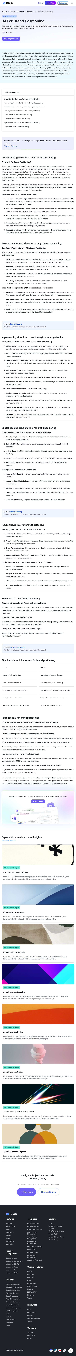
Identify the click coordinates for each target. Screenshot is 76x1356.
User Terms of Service (56, 1231)
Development (10, 1320)
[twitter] (64, 1351)
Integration (10, 1244)
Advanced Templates (34, 1260)
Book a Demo (48, 1192)
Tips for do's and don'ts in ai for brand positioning (21, 123)
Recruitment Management (32, 1256)
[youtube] (59, 1351)
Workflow (9, 1223)
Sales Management (12, 1296)
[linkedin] (55, 1351)
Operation (9, 1323)
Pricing (29, 1338)
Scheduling (10, 1241)
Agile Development (12, 1293)
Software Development (14, 1287)
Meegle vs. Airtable (12, 1267)
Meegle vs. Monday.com (14, 1261)
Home (4, 11)
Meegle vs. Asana (12, 1270)
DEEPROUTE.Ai (32, 1292)
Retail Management (12, 1299)
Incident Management (13, 1308)
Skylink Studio (32, 1286)
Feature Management (34, 1229)
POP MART (31, 1277)
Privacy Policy (53, 1234)
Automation (10, 1232)
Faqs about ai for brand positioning (16, 127)
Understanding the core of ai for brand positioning (21, 99)
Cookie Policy (53, 1240)
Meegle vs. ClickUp (12, 1264)
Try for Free (38, 801)
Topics (12, 11)
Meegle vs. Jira (11, 1258)
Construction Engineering (31, 1242)
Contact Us (63, 3)
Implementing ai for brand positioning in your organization (24, 107)
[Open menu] (72, 3)
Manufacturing (32, 1252)
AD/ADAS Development (13, 1284)
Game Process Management (32, 1233)
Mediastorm (31, 1283)
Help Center (31, 1312)
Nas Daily (30, 1274)
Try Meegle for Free (11, 39)
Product (8, 1317)
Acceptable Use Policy (56, 1237)
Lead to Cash (32, 1249)
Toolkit (8, 1235)
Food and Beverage (12, 1302)
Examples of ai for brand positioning (17, 119)
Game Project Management (32, 1238)
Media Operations (12, 1305)
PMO (7, 1314)
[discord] (51, 1351)
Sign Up (30, 1332)
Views (8, 1229)
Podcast (30, 1315)
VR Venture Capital (17, 647)
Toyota (29, 1298)
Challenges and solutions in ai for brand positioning (22, 111)
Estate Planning (16, 324)
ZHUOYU (30, 1289)
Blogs (29, 1309)
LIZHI (29, 1280)
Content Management (34, 1246)
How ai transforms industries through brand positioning (23, 103)
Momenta (30, 1295)
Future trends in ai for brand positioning (18, 115)
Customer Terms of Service (55, 1227)
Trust (50, 1223)
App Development (33, 1226)
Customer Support (33, 1318)
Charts (8, 1238)
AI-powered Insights (25, 11)
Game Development (13, 1290)
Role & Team (10, 1226)
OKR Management (12, 1311)
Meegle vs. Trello (12, 1273)
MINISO (29, 1271)
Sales (8, 1325)
